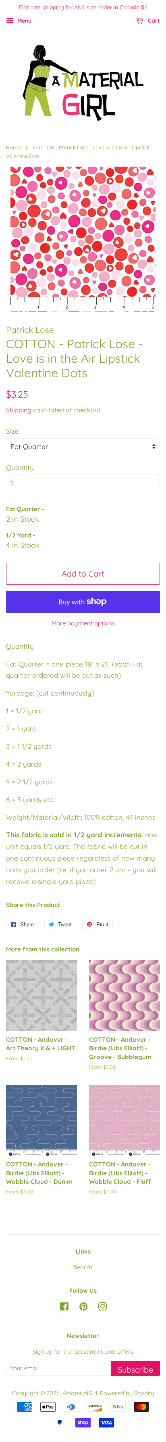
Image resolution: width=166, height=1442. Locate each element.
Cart (153, 20)
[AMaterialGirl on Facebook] (64, 1308)
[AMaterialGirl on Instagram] (102, 1308)
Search (83, 1267)
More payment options (83, 623)
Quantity (20, 467)
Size (12, 431)
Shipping (18, 410)
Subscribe (135, 1370)
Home (13, 147)
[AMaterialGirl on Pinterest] (83, 1308)
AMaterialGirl (79, 1393)
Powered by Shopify (127, 1393)
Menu (23, 20)
